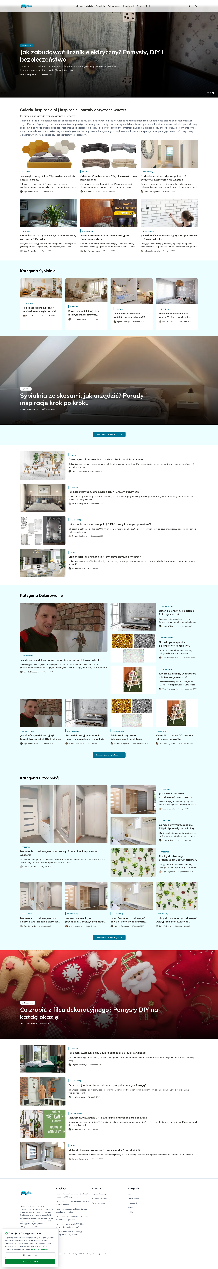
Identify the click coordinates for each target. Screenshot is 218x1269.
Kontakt (67, 1254)
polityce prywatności (39, 1249)
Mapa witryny (109, 1254)
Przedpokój (128, 6)
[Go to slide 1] (208, 92)
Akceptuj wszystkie (30, 1261)
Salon (139, 6)
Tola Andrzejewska (28, 75)
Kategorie (133, 1188)
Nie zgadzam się (30, 1255)
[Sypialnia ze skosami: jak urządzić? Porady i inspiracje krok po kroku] (109, 380)
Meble (148, 6)
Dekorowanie (114, 6)
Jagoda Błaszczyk (27, 1023)
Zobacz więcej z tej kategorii (107, 434)
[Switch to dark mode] (195, 6)
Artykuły (61, 1188)
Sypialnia (100, 6)
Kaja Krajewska (98, 1203)
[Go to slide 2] (210, 92)
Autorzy (96, 1188)
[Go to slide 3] (213, 93)
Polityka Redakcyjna (94, 1254)
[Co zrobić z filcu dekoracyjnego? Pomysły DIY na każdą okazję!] (109, 994)
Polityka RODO (78, 1254)
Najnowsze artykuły (84, 6)
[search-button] (189, 6)
